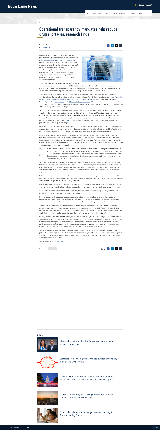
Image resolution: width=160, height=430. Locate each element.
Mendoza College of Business (79, 102)
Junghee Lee (59, 102)
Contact (26, 427)
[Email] (120, 45)
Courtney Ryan (47, 47)
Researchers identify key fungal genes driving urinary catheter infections (86, 342)
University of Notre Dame (143, 6)
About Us (142, 13)
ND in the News (119, 13)
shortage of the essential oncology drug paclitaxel (58, 60)
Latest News (96, 13)
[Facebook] (108, 45)
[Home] (87, 13)
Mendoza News (59, 241)
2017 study (67, 120)
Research (52, 249)
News (45, 23)
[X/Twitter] (116, 45)
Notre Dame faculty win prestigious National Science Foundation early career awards (86, 396)
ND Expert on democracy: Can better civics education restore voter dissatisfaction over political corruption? (87, 378)
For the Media (14, 427)
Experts (107, 13)
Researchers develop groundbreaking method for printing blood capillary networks (88, 360)
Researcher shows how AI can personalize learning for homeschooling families (87, 413)
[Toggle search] (149, 13)
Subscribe (131, 13)
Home (40, 23)
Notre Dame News (22, 6)
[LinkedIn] (112, 45)
